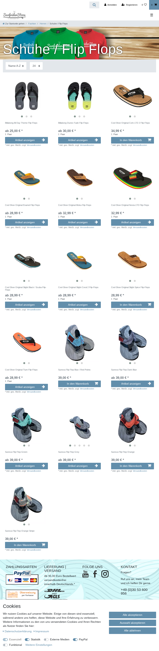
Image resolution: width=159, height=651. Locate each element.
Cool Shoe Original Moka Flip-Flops (74, 205)
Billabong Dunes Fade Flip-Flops (73, 123)
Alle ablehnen (132, 630)
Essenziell (15, 639)
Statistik (35, 639)
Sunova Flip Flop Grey (68, 452)
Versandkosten (34, 145)
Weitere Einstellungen (38, 644)
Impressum (42, 631)
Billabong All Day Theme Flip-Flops (21, 123)
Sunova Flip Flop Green (16, 452)
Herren (42, 23)
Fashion (32, 23)
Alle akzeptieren (132, 614)
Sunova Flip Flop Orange (123, 452)
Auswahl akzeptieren (132, 622)
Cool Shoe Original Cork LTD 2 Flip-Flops (130, 123)
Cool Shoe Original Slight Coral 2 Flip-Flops (78, 287)
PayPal (83, 639)
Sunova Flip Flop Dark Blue (124, 370)
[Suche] (94, 5)
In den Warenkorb (131, 140)
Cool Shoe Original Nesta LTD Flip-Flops (130, 205)
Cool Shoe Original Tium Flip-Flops (21, 370)
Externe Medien (59, 639)
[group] (26, 95)
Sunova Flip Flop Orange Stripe (20, 531)
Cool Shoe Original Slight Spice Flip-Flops (130, 287)
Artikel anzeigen (25, 140)
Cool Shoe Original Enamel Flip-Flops (22, 205)
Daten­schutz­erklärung (18, 631)
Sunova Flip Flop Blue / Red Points (74, 370)
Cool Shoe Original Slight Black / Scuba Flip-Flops (25, 288)
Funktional (15, 644)
